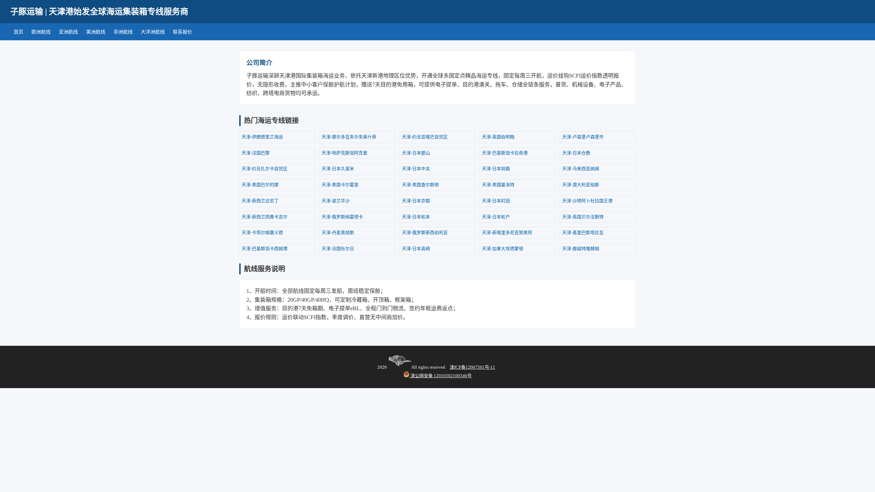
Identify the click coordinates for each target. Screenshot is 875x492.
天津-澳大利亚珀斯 (580, 184)
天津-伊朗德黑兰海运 (262, 136)
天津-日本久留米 (338, 168)
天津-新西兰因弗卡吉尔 (264, 216)
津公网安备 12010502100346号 (440, 375)
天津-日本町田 (496, 200)
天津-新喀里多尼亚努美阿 (507, 232)
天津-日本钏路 (496, 168)
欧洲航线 (41, 32)
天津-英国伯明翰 (498, 136)
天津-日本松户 (496, 216)
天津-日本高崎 (416, 248)
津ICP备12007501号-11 (472, 367)
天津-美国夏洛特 (498, 184)
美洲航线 (95, 32)
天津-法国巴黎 (256, 152)
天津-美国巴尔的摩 (260, 184)
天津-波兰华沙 (336, 200)
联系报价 (182, 32)
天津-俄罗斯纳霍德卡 (342, 216)
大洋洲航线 (153, 32)
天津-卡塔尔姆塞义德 (262, 232)
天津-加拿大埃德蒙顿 (502, 248)
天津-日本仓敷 (576, 152)
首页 (18, 32)
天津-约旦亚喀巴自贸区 (425, 136)
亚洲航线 (68, 32)
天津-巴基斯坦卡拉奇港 (505, 152)
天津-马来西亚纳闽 (580, 168)
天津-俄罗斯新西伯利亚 (425, 232)
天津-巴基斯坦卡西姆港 (264, 248)
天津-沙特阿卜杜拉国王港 (587, 200)
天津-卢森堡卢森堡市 (583, 136)
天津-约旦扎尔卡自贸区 (264, 168)
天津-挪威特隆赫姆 (580, 248)
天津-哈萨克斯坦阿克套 (344, 152)
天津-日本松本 (416, 216)
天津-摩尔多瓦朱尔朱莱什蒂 (349, 136)
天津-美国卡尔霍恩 (340, 184)
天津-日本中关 (416, 168)
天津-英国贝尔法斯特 (583, 216)
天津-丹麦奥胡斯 (338, 232)
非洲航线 (123, 32)
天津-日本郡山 (416, 152)
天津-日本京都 (416, 200)
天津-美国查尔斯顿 (420, 184)
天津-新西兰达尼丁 (260, 200)
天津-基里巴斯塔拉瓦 (583, 232)
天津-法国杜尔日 (338, 248)
